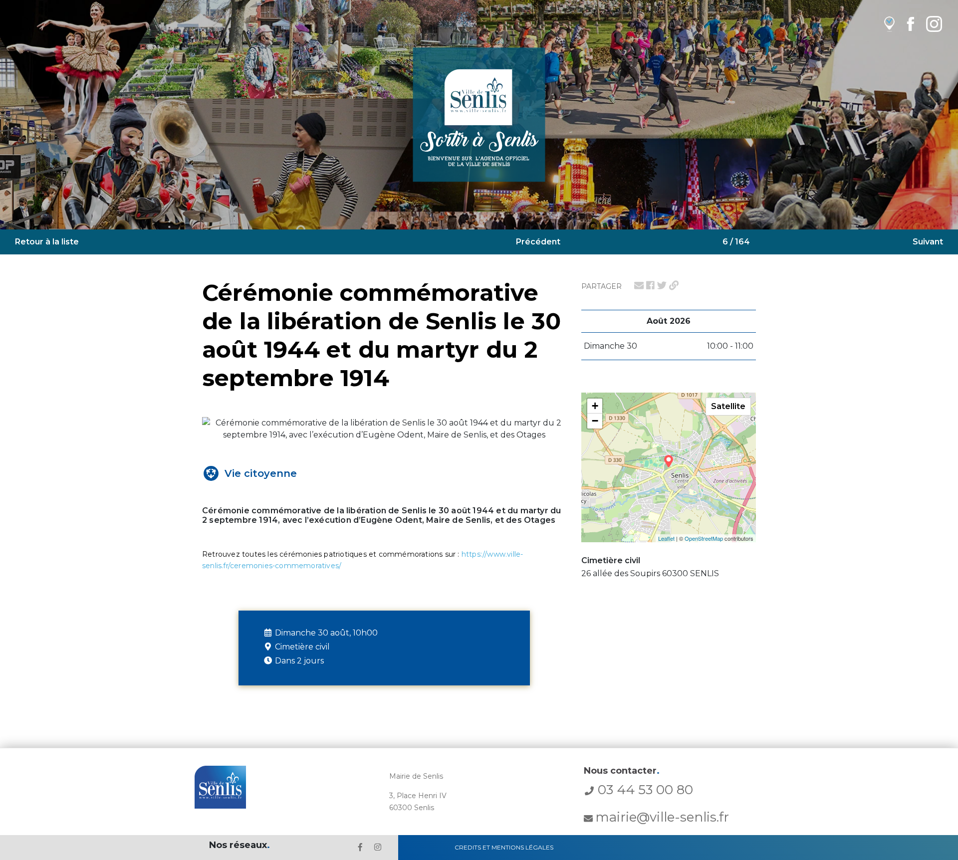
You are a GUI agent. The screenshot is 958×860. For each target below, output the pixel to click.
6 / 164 (736, 241)
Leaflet (666, 538)
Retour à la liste (47, 241)
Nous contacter (622, 770)
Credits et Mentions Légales (504, 847)
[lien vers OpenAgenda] (889, 23)
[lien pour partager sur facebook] (650, 285)
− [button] (595, 421)
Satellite (728, 406)
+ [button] (595, 406)
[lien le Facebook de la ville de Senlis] (360, 847)
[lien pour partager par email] (639, 285)
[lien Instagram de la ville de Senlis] (934, 23)
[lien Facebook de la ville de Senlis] (910, 23)
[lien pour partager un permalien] (674, 285)
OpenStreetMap (704, 538)
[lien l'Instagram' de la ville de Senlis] (377, 847)
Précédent (538, 241)
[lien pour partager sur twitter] (662, 285)
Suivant (928, 241)
